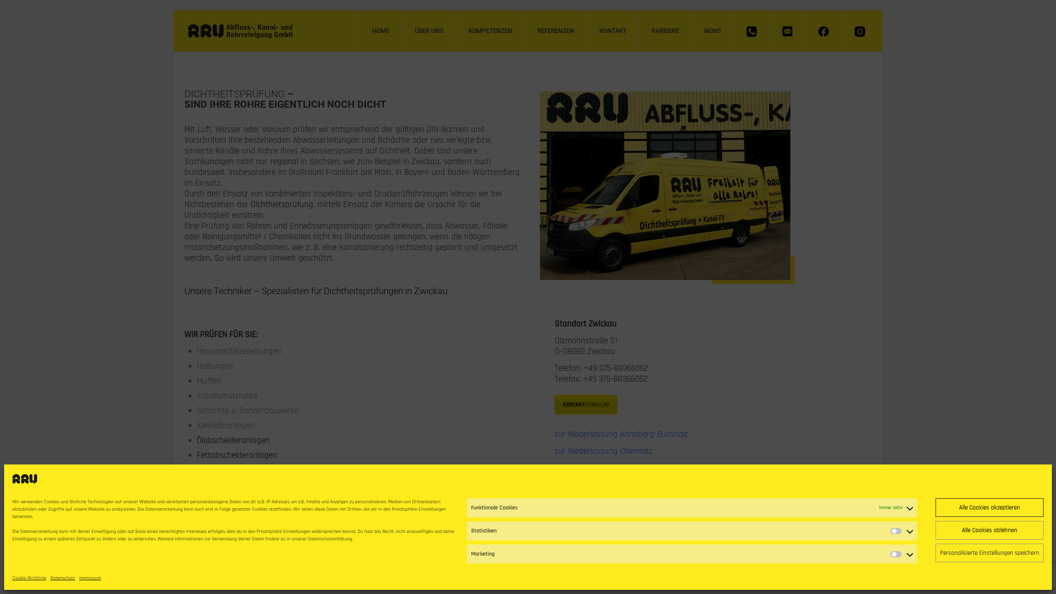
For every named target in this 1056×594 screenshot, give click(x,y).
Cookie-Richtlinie (29, 578)
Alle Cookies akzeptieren (989, 508)
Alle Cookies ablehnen (989, 530)
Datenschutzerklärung (330, 539)
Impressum (90, 578)
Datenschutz (62, 578)
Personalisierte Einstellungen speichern (989, 553)
